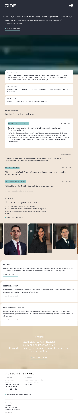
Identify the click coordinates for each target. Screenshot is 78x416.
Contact (28, 384)
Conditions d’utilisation (11, 407)
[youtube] (11, 389)
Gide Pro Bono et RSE (34, 380)
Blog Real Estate (32, 382)
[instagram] (16, 389)
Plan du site (8, 405)
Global (8, 382)
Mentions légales (9, 403)
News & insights (12, 384)
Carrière (28, 378)
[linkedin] (7, 389)
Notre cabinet (11, 386)
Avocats (8, 378)
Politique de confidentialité (12, 409)
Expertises (9, 380)
